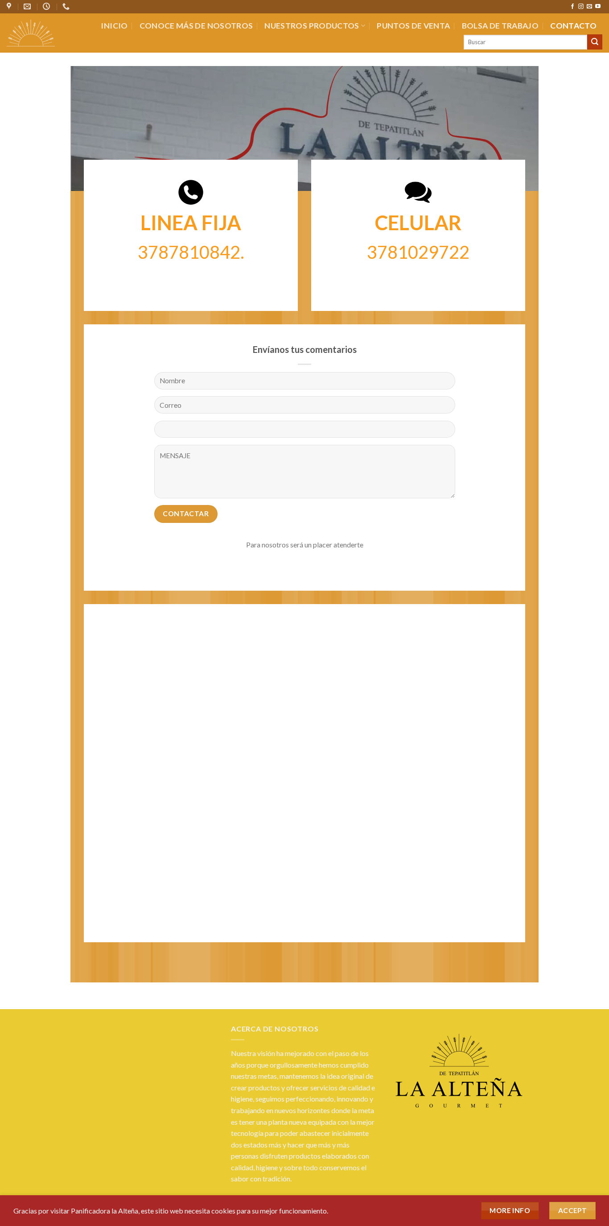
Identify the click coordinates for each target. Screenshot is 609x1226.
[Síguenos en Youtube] (598, 7)
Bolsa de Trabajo (500, 25)
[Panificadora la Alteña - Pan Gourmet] (31, 33)
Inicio (114, 25)
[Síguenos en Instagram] (581, 7)
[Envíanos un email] (589, 7)
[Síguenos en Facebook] (572, 7)
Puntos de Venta (413, 25)
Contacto (573, 25)
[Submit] (594, 42)
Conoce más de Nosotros (196, 25)
